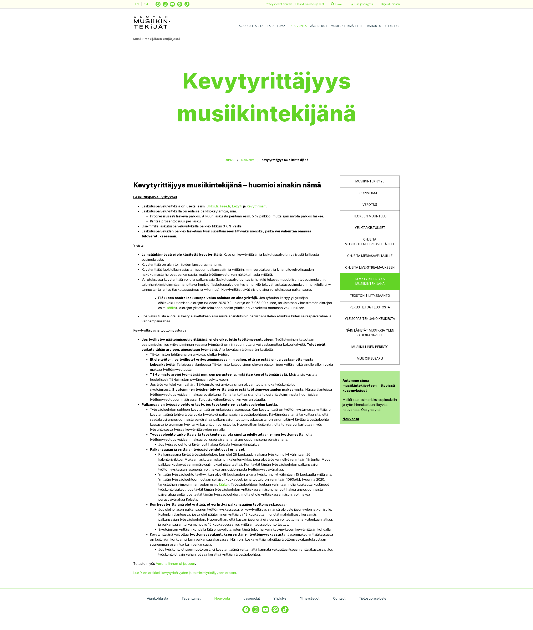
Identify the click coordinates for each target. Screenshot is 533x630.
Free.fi (225, 206)
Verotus (369, 205)
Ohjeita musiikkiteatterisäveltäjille (370, 241)
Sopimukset (370, 193)
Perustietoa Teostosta (370, 307)
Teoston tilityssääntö (370, 296)
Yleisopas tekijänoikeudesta (370, 319)
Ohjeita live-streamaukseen (370, 267)
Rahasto (374, 25)
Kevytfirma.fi (256, 206)
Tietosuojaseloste (372, 598)
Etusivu (229, 160)
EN (137, 4)
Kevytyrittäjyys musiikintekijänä (370, 281)
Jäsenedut (319, 25)
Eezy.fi (237, 206)
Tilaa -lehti (310, 4)
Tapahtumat (277, 25)
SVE (146, 4)
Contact (287, 4)
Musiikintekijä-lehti (347, 25)
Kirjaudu (390, 4)
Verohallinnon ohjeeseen (175, 563)
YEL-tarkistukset (370, 228)
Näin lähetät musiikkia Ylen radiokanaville (370, 332)
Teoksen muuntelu (369, 216)
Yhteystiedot (274, 4)
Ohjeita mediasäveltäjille (369, 256)
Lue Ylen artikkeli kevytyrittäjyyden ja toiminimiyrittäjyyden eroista (184, 573)
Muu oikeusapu (370, 359)
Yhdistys (392, 25)
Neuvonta (299, 25)
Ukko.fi (212, 206)
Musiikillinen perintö (370, 347)
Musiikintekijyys (370, 181)
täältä (171, 308)
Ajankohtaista (251, 25)
